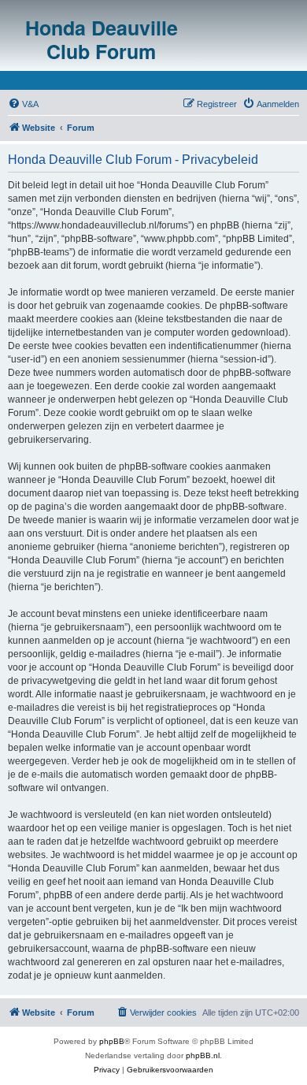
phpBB (111, 1041)
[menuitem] (23, 104)
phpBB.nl (203, 1055)
